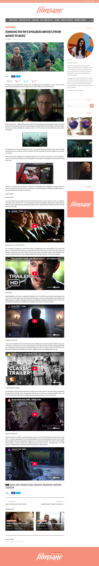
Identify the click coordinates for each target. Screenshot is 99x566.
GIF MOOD (56, 20)
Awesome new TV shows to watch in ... (52, 504)
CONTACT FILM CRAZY (67, 20)
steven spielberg (10, 487)
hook (18, 484)
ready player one (38, 484)
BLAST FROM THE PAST (46, 20)
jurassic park (24, 484)
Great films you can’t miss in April (16, 504)
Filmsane (49, 10)
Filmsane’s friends (80, 20)
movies (30, 484)
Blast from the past (10, 27)
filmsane (9, 39)
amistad (12, 484)
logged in (13, 541)
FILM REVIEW (35, 20)
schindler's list (57, 484)
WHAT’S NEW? (13, 20)
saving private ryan (47, 484)
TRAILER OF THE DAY (24, 20)
